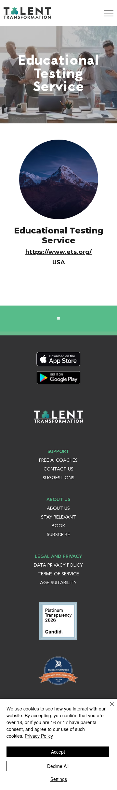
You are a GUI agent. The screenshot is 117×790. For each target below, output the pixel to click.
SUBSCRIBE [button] (58, 535)
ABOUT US (58, 508)
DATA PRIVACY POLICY (58, 565)
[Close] (108, 708)
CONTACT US (58, 469)
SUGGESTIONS (58, 478)
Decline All (58, 766)
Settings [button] (58, 779)
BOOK (58, 526)
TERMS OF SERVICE (58, 574)
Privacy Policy (39, 736)
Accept (58, 751)
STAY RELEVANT (58, 517)
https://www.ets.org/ (58, 252)
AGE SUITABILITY (58, 583)
